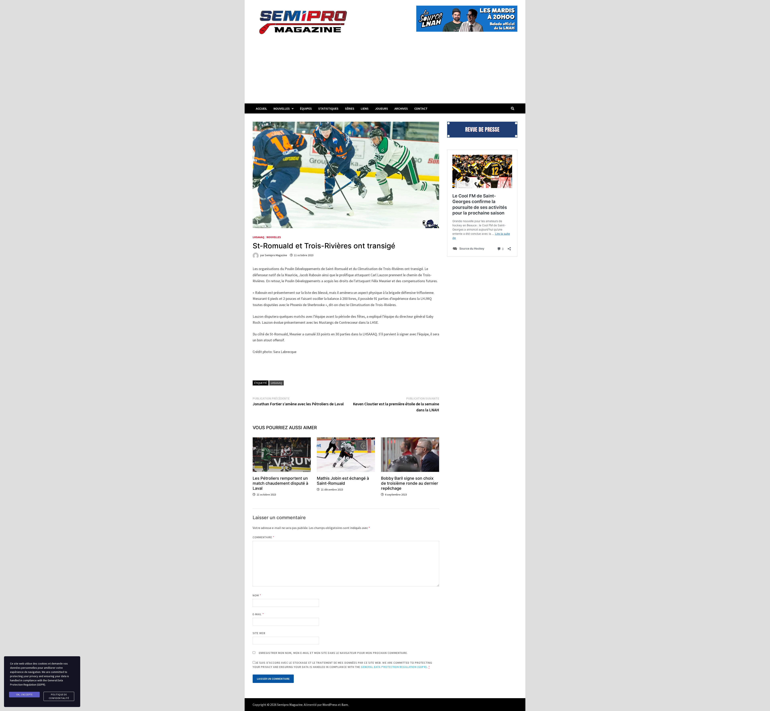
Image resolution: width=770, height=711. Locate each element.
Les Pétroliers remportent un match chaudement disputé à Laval (280, 483)
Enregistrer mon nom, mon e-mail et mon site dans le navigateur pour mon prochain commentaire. (333, 653)
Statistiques (328, 108)
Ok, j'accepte (24, 694)
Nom (257, 595)
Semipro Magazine (276, 255)
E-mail (258, 614)
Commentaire (263, 537)
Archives (401, 108)
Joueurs (381, 108)
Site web (259, 633)
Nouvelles (282, 108)
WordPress (329, 705)
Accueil (261, 108)
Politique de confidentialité (59, 696)
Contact (421, 108)
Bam (344, 705)
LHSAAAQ (258, 237)
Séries (349, 108)
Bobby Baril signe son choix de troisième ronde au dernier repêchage (409, 483)
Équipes (306, 108)
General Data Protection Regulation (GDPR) (394, 667)
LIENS (365, 108)
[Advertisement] (385, 73)
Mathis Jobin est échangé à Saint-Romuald (343, 481)
